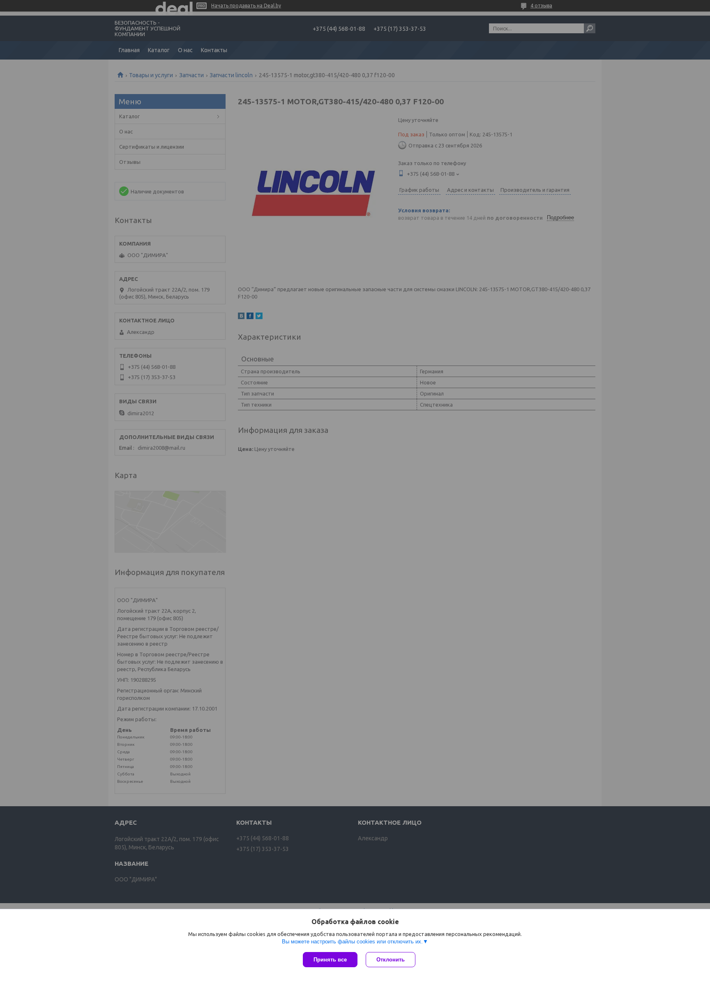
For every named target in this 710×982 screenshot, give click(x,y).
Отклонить (390, 960)
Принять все (330, 960)
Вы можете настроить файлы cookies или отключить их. (352, 941)
